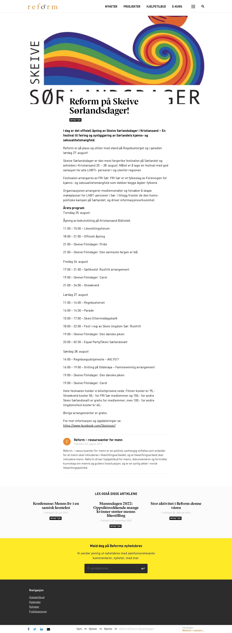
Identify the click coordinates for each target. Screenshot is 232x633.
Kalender (35, 602)
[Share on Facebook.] (29, 629)
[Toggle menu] (193, 6)
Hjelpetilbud (37, 597)
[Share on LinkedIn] (42, 629)
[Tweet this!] (35, 629)
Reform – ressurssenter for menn (98, 440)
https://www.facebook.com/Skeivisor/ (89, 425)
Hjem (79, 629)
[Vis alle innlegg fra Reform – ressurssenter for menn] (67, 441)
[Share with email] (48, 629)
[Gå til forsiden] (43, 6)
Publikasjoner (38, 612)
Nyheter (75, 120)
